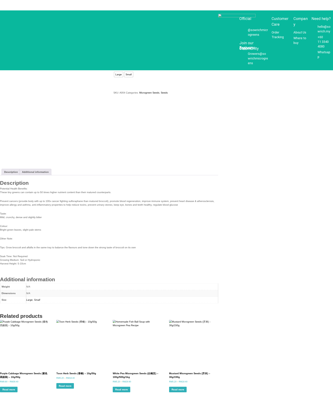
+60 (320, 37)
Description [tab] (11, 172)
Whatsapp (324, 54)
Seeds (164, 92)
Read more (8, 389)
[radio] (118, 74)
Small (37, 299)
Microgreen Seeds (149, 92)
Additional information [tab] (35, 172)
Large (29, 299)
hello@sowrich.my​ (324, 29)
